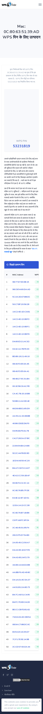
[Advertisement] (18, 114)
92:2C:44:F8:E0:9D (20, 453)
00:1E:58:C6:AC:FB (21, 386)
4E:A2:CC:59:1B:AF (21, 475)
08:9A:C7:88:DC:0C (21, 624)
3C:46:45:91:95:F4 (20, 527)
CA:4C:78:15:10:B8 (21, 393)
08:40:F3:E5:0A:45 (20, 364)
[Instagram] (12, 675)
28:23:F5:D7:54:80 (20, 535)
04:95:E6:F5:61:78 (20, 431)
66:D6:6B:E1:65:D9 (21, 408)
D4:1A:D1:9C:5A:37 (21, 580)
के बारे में (7, 686)
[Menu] (39, 5)
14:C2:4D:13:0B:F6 (21, 334)
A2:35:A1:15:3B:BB (21, 416)
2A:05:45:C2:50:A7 (21, 542)
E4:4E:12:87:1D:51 (20, 498)
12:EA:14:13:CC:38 (21, 505)
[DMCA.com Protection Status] (21, 680)
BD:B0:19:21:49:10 (21, 356)
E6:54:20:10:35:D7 (20, 632)
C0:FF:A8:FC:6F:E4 (20, 520)
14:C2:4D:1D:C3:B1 (21, 311)
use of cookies (23, 708)
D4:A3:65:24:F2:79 (21, 557)
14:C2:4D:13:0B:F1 (21, 326)
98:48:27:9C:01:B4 (20, 378)
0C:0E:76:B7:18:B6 (20, 513)
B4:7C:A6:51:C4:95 (21, 594)
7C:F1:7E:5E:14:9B (20, 639)
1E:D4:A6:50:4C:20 (21, 460)
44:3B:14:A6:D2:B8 (21, 565)
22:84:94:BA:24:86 (21, 445)
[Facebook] (3, 675)
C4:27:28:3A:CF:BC (21, 438)
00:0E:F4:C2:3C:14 (20, 483)
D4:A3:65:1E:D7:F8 (21, 550)
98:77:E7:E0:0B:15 (20, 282)
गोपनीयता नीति (9, 694)
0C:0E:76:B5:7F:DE (20, 490)
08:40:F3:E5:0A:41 (20, 371)
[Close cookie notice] (39, 701)
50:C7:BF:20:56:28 (20, 304)
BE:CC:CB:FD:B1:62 (21, 609)
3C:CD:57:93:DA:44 (21, 647)
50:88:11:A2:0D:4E (21, 401)
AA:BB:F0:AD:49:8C (21, 572)
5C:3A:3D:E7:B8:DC (21, 297)
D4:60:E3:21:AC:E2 (21, 341)
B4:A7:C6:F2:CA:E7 (21, 468)
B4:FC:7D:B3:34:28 (21, 602)
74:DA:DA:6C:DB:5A (21, 617)
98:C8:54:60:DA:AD (21, 289)
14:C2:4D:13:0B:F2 (21, 319)
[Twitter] (8, 675)
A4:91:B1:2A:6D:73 (21, 587)
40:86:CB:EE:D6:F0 (20, 423)
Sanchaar (8, 690)
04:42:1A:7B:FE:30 (20, 349)
